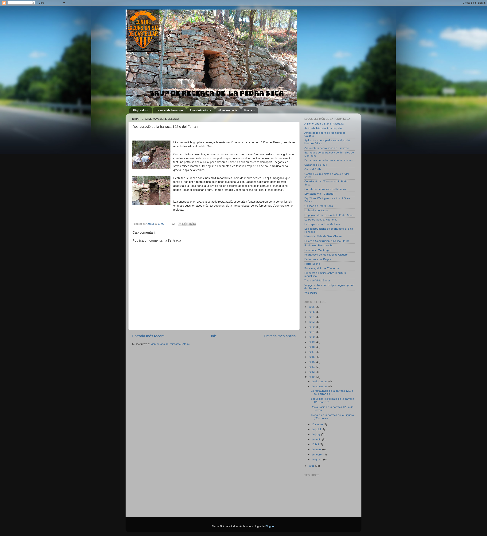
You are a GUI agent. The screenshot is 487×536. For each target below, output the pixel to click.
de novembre (320, 386)
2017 (312, 352)
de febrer (317, 454)
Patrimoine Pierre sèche (318, 245)
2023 (312, 321)
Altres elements (228, 110)
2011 (312, 465)
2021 (312, 332)
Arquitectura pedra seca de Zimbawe (326, 148)
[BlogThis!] (183, 224)
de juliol (316, 429)
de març (317, 449)
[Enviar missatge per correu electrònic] (173, 223)
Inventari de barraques (170, 110)
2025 (312, 312)
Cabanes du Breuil (315, 164)
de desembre (320, 381)
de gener (317, 459)
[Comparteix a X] (187, 224)
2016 (312, 356)
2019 (312, 342)
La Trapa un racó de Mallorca (322, 224)
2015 (312, 362)
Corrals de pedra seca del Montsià (325, 189)
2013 (312, 372)
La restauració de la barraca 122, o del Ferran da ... (332, 392)
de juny (316, 434)
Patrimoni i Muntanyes (317, 250)
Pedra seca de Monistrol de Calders (326, 254)
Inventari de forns (201, 110)
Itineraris (249, 110)
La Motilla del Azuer (316, 210)
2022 (312, 327)
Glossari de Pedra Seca (318, 205)
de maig (317, 439)
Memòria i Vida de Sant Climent (323, 236)
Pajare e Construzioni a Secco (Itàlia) (326, 241)
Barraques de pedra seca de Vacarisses (328, 160)
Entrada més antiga (280, 336)
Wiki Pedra (310, 292)
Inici (214, 336)
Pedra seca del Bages (317, 259)
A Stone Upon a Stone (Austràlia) (324, 123)
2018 (312, 347)
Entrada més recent (148, 336)
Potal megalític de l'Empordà (321, 268)
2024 (312, 317)
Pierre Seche (312, 263)
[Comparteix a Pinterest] (194, 224)
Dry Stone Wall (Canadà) (319, 193)
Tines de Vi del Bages (317, 280)
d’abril (316, 444)
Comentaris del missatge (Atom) (170, 344)
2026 (312, 306)
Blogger (270, 526)
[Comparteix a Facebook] (191, 224)
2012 (312, 377)
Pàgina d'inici (141, 110)
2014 (312, 367)
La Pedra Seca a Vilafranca (320, 219)
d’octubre (318, 424)
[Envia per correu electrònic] (180, 224)
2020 (312, 336)
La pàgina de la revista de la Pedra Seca (328, 215)
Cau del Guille (312, 169)
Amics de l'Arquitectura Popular (323, 128)
